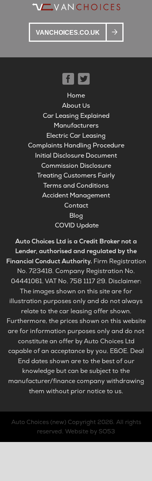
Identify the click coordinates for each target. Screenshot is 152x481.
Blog (76, 215)
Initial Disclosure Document (76, 155)
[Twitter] (84, 79)
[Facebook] (68, 79)
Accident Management (76, 195)
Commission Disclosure (76, 166)
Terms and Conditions (76, 185)
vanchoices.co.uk (68, 32)
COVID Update (77, 225)
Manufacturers (76, 125)
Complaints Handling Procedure (76, 145)
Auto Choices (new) (38, 422)
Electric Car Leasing (76, 135)
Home (76, 95)
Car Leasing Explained (76, 116)
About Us (76, 105)
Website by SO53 (90, 431)
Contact (76, 205)
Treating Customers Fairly (76, 175)
